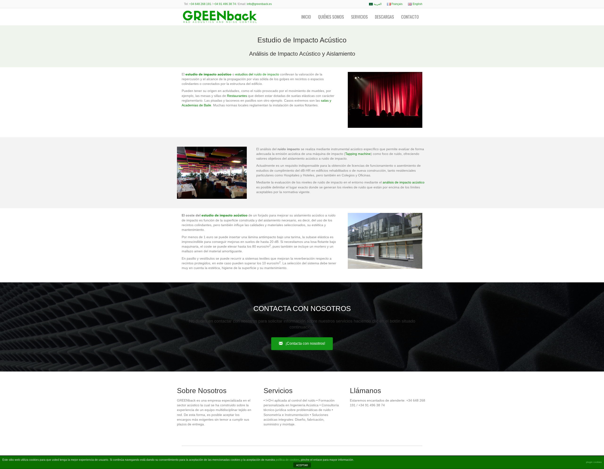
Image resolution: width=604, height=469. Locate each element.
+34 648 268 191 (200, 4)
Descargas (384, 17)
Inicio (306, 17)
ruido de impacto (266, 74)
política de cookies (287, 459)
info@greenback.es (259, 4)
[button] (302, 343)
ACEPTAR (302, 465)
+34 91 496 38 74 (224, 4)
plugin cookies (594, 462)
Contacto (410, 17)
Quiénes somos (331, 17)
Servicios (359, 17)
